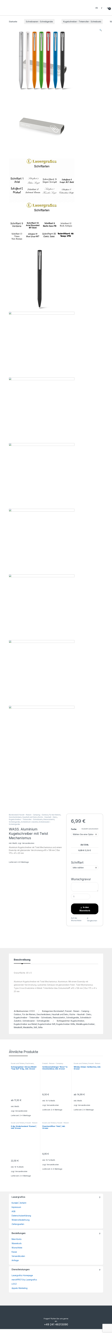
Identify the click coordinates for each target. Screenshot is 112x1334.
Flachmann (29, 1063)
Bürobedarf (13, 815)
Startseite (13, 21)
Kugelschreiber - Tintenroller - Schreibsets (82, 21)
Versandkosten (28, 843)
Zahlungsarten (18, 1224)
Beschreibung (22, 959)
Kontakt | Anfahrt (19, 1203)
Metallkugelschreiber (85, 1024)
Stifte (40, 1027)
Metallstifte (28, 1027)
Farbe (73, 829)
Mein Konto (17, 1239)
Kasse (14, 1252)
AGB (13, 1211)
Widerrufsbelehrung (20, 1220)
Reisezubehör (48, 819)
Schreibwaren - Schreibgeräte (39, 21)
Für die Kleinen (55, 815)
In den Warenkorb (84, 909)
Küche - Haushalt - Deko (47, 817)
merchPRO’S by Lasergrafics (24, 1279)
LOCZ (14, 1284)
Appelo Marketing (19, 1288)
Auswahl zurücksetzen (90, 829)
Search (96, 7)
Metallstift (18, 1027)
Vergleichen (92, 920)
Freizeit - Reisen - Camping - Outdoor (33, 815)
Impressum (16, 1207)
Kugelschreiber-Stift (46, 1024)
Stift (35, 1027)
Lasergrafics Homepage (22, 1275)
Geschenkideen (15, 817)
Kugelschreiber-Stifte (65, 1024)
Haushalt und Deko (29, 817)
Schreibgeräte (14, 822)
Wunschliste (17, 1247)
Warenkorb (17, 1243)
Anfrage (15, 1260)
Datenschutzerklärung (21, 1215)
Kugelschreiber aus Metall (25, 1024)
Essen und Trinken (18, 1063)
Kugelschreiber (77, 1021)
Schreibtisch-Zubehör (29, 822)
